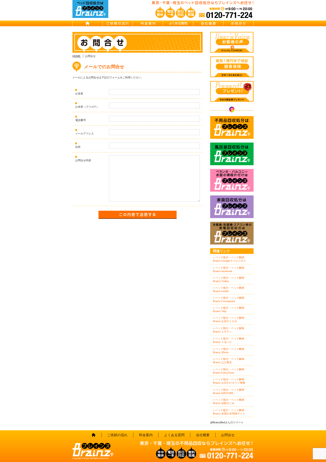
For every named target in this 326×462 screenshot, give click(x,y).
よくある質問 (178, 23)
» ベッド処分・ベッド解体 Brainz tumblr (228, 289)
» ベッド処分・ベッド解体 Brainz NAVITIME (228, 391)
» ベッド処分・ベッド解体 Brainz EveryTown (228, 371)
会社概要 (208, 23)
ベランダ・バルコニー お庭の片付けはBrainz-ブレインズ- (232, 180)
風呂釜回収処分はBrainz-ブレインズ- (232, 154)
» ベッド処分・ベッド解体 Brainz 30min (228, 350)
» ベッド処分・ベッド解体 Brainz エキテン (228, 330)
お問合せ (238, 23)
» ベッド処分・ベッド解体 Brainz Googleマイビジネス (229, 259)
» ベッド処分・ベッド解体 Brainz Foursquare (228, 299)
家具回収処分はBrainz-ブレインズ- (232, 206)
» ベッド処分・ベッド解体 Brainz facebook (228, 269)
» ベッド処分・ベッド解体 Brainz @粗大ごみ (228, 401)
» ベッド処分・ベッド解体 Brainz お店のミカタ (228, 319)
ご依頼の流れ (118, 23)
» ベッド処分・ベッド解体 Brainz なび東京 (228, 360)
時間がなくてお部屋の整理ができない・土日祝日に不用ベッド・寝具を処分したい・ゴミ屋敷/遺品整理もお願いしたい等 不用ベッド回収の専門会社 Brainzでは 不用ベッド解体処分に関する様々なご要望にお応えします (90, 9)
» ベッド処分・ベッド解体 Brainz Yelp (228, 309)
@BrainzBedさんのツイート (227, 422)
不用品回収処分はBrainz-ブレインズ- (232, 127)
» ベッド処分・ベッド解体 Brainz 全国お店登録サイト (229, 412)
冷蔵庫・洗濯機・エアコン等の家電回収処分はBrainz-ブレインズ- (232, 233)
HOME (87, 23)
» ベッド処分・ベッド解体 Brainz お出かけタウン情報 (229, 381)
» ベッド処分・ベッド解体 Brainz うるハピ (228, 340)
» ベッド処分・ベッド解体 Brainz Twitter (228, 279)
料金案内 (148, 23)
